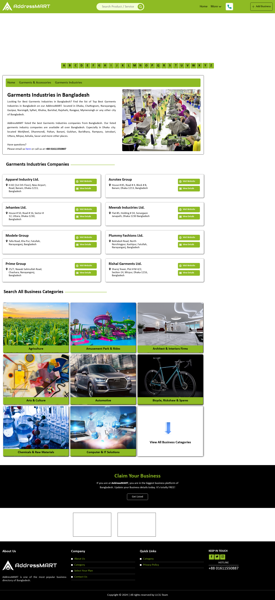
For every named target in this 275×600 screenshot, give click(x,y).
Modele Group (17, 236)
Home (204, 6)
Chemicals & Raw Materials (36, 452)
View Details (85, 188)
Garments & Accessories (35, 82)
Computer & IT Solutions (103, 452)
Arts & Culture (36, 400)
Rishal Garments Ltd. (125, 264)
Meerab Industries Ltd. (127, 208)
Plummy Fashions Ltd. (126, 236)
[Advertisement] (137, 37)
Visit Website (85, 181)
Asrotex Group (120, 180)
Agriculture (36, 348)
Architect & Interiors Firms (170, 348)
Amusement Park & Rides (103, 348)
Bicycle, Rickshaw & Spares (170, 400)
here (28, 149)
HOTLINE (224, 566)
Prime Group (16, 264)
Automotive (103, 400)
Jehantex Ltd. (16, 208)
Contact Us (80, 576)
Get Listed (137, 496)
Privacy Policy (151, 564)
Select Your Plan (83, 570)
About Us (79, 558)
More (214, 6)
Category (79, 564)
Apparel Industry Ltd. (22, 180)
